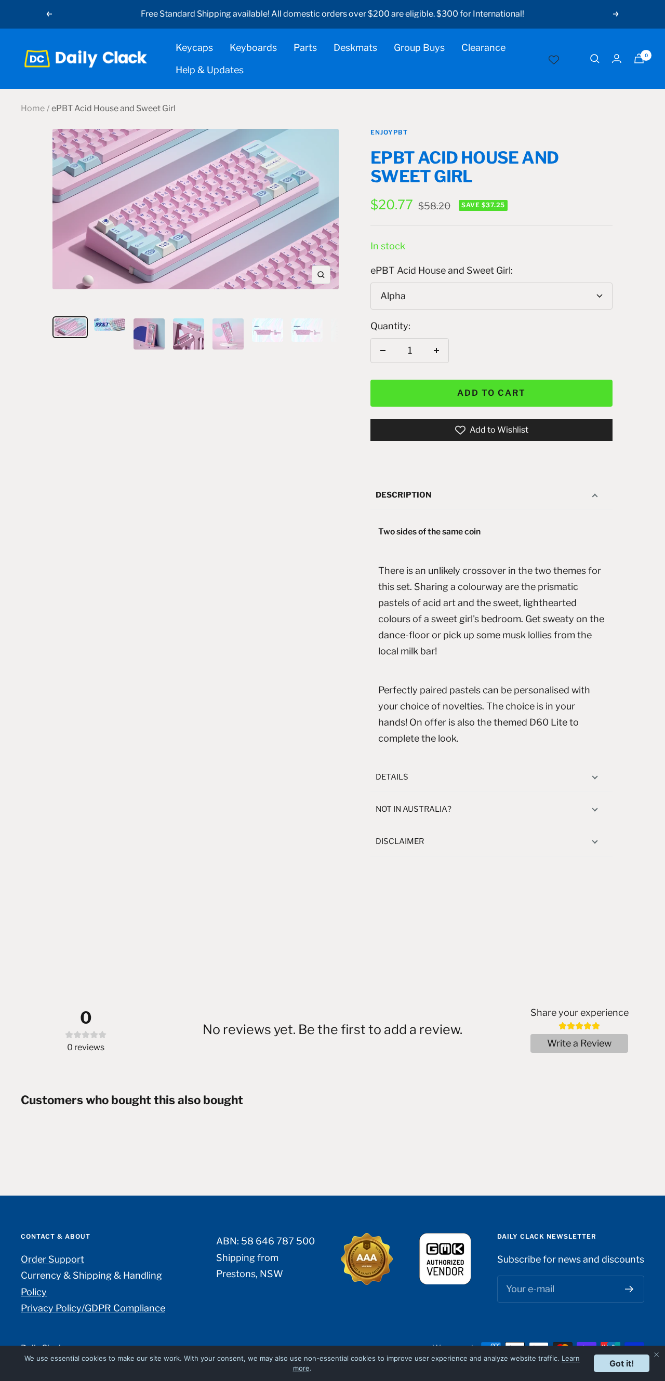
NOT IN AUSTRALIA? (413, 809)
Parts (305, 47)
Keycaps (194, 47)
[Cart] (639, 58)
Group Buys (419, 47)
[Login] (616, 58)
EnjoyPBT (389, 132)
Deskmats (355, 47)
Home (33, 108)
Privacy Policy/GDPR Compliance (93, 1308)
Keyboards (253, 47)
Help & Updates (210, 69)
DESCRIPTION (403, 495)
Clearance (483, 47)
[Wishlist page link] (554, 58)
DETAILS (392, 777)
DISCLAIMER (400, 841)
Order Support (52, 1259)
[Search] (595, 58)
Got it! (621, 1363)
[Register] (629, 1289)
